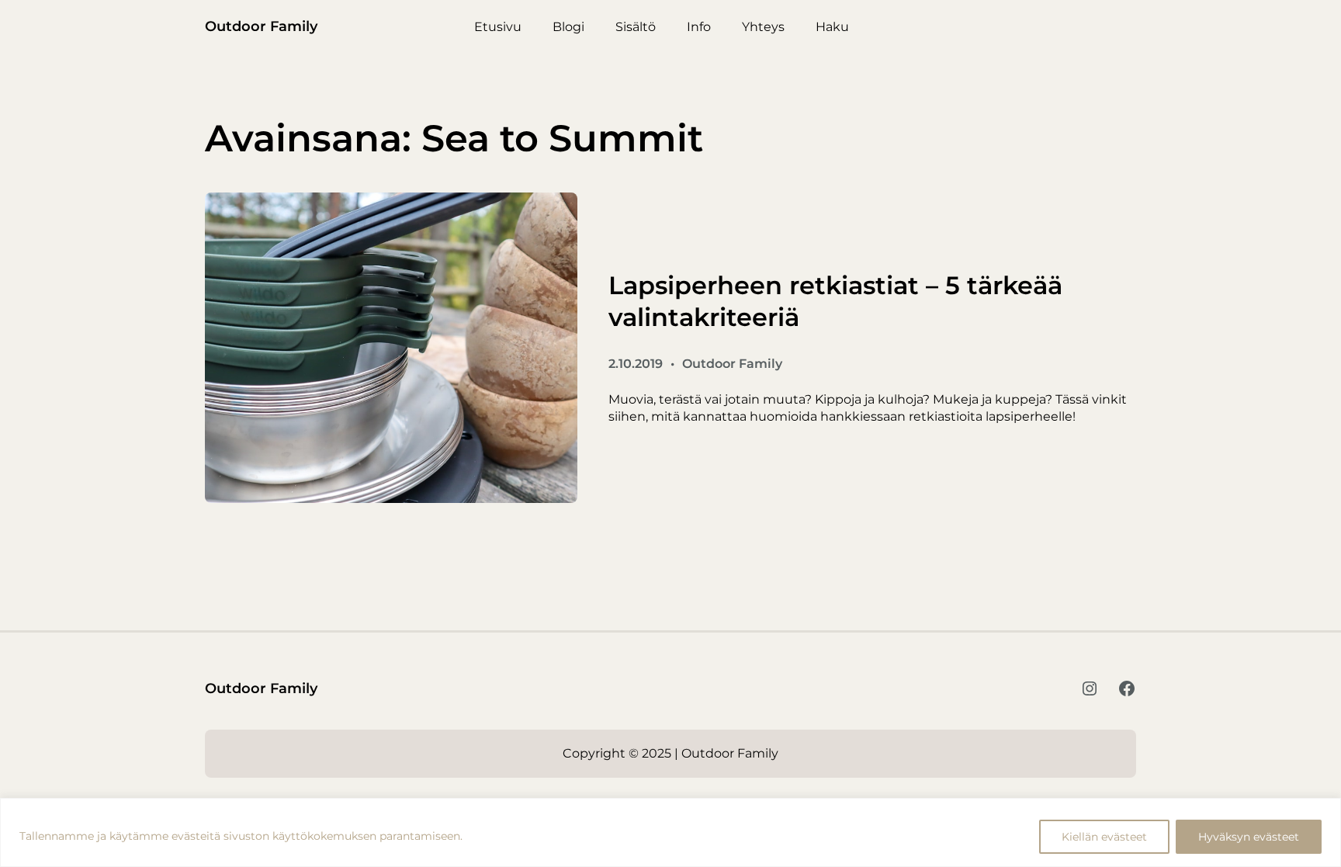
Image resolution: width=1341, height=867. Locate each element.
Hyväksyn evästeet (1248, 837)
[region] (670, 832)
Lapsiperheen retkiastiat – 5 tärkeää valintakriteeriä (835, 301)
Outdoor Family (261, 26)
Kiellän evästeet (1104, 837)
